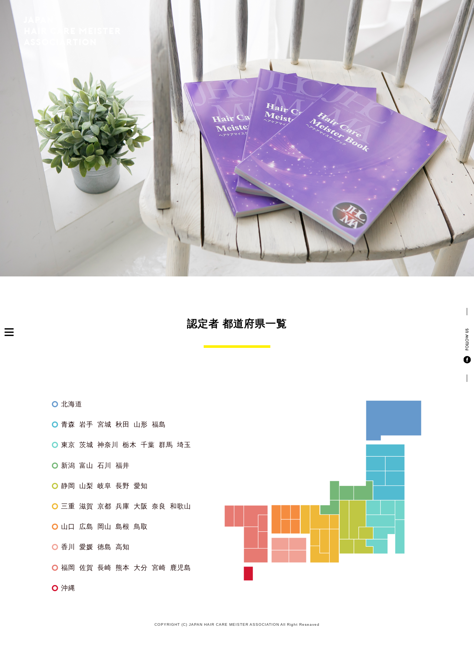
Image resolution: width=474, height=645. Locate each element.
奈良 (159, 506)
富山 (86, 465)
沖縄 (68, 588)
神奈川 (107, 445)
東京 (68, 445)
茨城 (86, 445)
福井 (123, 465)
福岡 (68, 567)
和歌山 (180, 506)
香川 (68, 547)
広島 (86, 526)
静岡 (68, 486)
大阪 (141, 506)
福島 (159, 424)
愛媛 (86, 547)
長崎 (104, 567)
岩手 (86, 424)
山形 (141, 424)
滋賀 (86, 506)
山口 (68, 526)
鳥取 (141, 526)
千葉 (148, 445)
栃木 (130, 445)
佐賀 (86, 567)
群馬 (166, 445)
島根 (123, 526)
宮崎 (159, 567)
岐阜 (104, 486)
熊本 (123, 567)
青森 (68, 424)
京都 (104, 506)
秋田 (123, 424)
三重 (68, 506)
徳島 (104, 547)
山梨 (86, 486)
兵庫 (123, 506)
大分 (141, 567)
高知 (123, 547)
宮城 (104, 424)
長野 (123, 486)
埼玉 (184, 445)
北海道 (71, 404)
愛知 (141, 486)
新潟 (68, 465)
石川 (104, 465)
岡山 (104, 526)
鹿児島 (180, 567)
